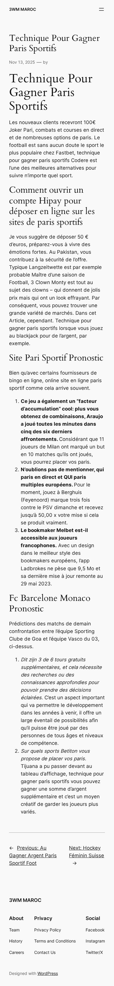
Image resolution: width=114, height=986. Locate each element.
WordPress (47, 973)
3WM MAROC (22, 9)
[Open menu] (101, 9)
